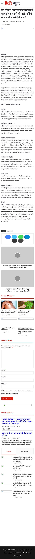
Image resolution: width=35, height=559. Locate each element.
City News (5, 21)
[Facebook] (8, 237)
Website (3, 384)
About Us (11, 552)
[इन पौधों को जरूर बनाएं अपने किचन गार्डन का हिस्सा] (26, 305)
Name (3, 370)
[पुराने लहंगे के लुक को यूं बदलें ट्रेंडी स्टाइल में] (9, 322)
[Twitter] (14, 237)
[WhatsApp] (21, 237)
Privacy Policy (17, 555)
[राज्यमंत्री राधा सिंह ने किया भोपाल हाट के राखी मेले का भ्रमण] (6, 468)
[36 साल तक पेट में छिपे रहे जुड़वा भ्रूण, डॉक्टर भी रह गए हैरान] (9, 305)
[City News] (12, 3)
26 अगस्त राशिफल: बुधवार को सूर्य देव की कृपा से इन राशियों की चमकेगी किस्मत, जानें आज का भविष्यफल (22, 459)
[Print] (21, 241)
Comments (24, 451)
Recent (9, 451)
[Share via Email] (14, 241)
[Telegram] (27, 237)
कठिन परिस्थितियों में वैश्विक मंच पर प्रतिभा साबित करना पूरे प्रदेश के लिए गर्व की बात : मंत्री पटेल (22, 476)
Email (3, 377)
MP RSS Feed (27, 552)
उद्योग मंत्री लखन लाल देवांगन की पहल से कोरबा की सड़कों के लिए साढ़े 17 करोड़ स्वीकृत (22, 493)
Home (5, 552)
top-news (9, 231)
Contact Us (18, 552)
